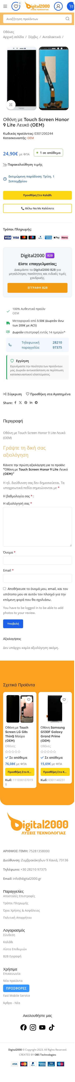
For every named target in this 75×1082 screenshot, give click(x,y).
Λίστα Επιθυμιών (15, 949)
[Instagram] (33, 1027)
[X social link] (20, 402)
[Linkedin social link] (31, 402)
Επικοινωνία (11, 974)
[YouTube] (42, 1027)
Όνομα (9, 552)
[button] (19, 772)
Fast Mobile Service (16, 996)
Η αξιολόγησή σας (17, 503)
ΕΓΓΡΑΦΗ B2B (38, 288)
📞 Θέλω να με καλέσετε (37, 208)
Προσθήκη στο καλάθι (37, 195)
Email (8, 570)
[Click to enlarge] (11, 104)
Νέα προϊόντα (12, 981)
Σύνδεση (9, 935)
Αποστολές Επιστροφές (19, 896)
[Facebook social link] (15, 402)
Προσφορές (16, 988)
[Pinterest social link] (26, 402)
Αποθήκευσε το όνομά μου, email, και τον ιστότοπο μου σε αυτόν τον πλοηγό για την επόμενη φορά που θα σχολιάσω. (35, 594)
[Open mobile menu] (5, 6)
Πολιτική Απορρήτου (17, 918)
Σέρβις (33, 37)
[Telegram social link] (36, 402)
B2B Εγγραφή (12, 956)
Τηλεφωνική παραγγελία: (42, 344)
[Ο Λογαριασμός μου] (58, 6)
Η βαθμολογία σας (17, 496)
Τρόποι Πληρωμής (15, 903)
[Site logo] (37, 6)
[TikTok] (52, 1027)
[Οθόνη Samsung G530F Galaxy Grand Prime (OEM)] (55, 708)
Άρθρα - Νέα (11, 1003)
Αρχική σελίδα (13, 37)
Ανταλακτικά (51, 37)
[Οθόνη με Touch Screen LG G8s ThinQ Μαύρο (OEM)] (19, 708)
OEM (30, 138)
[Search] (67, 18)
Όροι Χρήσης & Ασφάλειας (21, 910)
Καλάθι (8, 942)
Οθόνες (8, 32)
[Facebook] (23, 1027)
